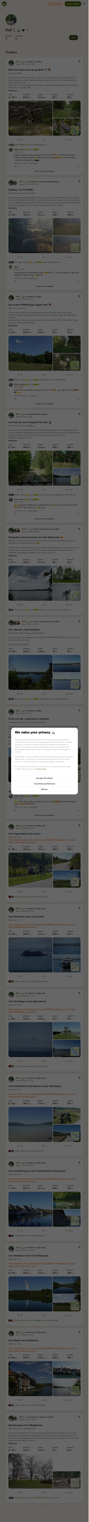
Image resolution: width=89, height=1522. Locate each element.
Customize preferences (43, 784)
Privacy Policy (40, 769)
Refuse (44, 789)
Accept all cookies (43, 778)
